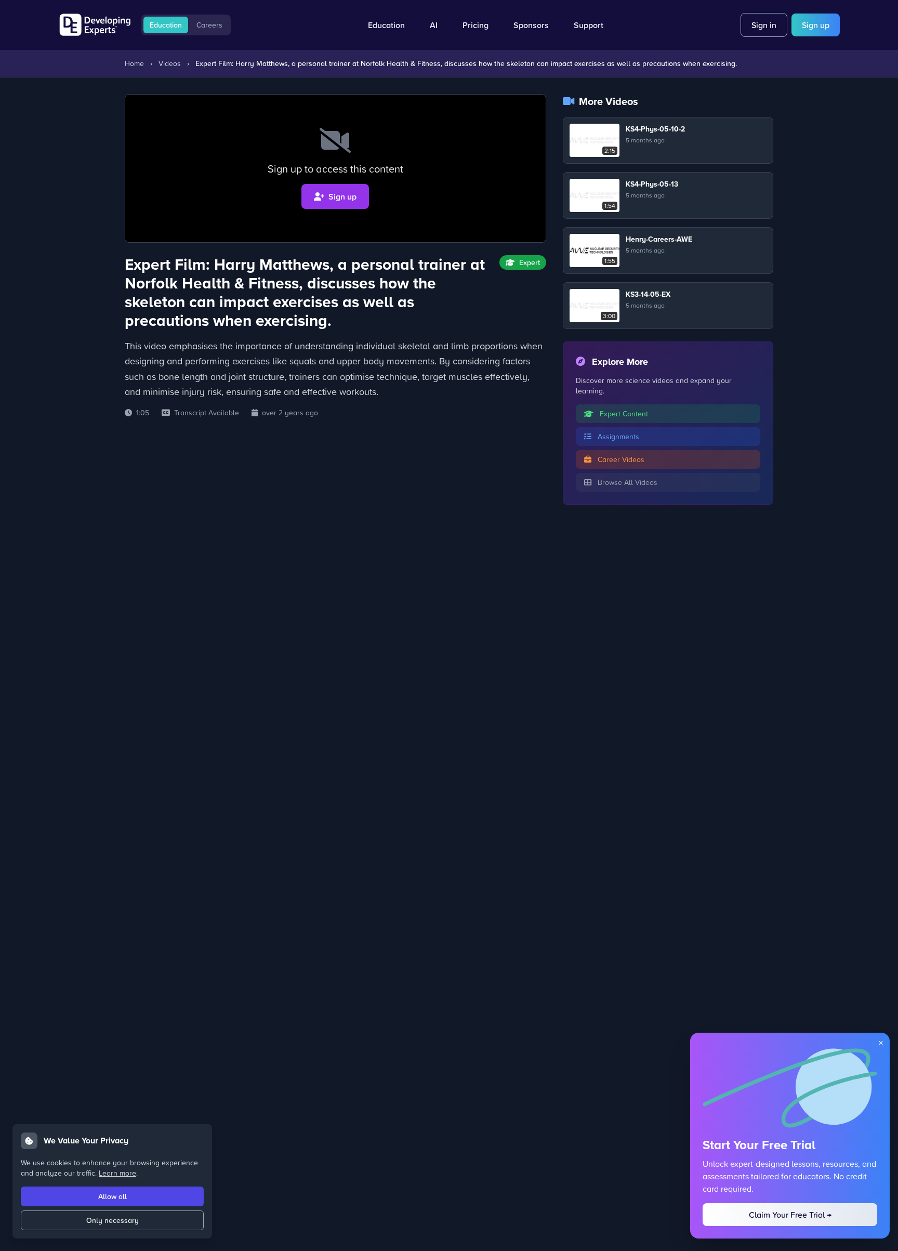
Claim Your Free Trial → (790, 1214)
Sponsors (531, 25)
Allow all (112, 1196)
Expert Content (623, 413)
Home (134, 63)
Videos (170, 63)
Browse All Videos (626, 482)
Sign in (763, 25)
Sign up (815, 25)
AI (434, 25)
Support (588, 25)
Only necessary (112, 1220)
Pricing (475, 25)
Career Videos (620, 459)
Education (166, 25)
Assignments (617, 436)
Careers (209, 25)
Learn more (117, 1173)
